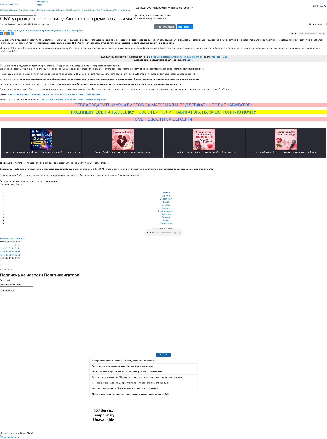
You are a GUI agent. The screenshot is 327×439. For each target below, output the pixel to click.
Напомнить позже (165, 27)
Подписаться (185, 27)
